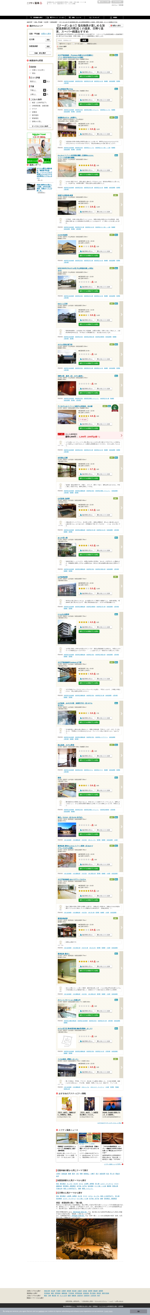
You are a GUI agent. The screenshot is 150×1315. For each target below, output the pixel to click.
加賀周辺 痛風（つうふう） (91, 110)
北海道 (85, 1291)
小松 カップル (92, 840)
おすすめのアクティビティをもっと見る (109, 1123)
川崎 (49, 1295)
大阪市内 (80, 1295)
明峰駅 (117, 1087)
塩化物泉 (90, 1186)
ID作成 (121, 5)
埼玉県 (53, 1291)
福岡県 (101, 1291)
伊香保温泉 (78, 1293)
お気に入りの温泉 (104, 2)
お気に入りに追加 (104, 72)
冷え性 (75, 1184)
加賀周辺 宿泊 (79, 81)
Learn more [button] (108, 1311)
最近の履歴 (117, 2)
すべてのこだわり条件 (40, 126)
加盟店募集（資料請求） (73, 1301)
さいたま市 (63, 1295)
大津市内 (93, 1295)
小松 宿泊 (84, 840)
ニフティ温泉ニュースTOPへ (112, 1164)
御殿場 (74, 1295)
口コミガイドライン (101, 1301)
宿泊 (57, 1184)
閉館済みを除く (92, 44)
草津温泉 (47, 1293)
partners (41, 1311)
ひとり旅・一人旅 (100, 1186)
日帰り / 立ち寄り (38, 70)
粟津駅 (118, 81)
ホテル (81, 1184)
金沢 (57, 1176)
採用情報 (120, 1306)
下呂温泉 (71, 1293)
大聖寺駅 (66, 83)
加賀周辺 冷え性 (98, 81)
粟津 (73, 1173)
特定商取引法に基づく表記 (84, 1306)
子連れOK (59, 1188)
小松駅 (116, 840)
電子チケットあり (65, 44)
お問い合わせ (119, 1301)
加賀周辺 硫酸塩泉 (80, 491)
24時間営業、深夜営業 (40, 106)
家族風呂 (35, 118)
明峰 (81, 1173)
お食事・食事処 (89, 1184)
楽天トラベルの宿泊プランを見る (89, 76)
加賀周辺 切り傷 (88, 81)
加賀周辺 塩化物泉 (69, 81)
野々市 (112, 1173)
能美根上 (86, 1173)
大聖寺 (58, 1173)
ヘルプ (111, 1301)
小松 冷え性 (92, 948)
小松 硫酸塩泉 (76, 840)
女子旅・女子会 (82, 1186)
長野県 (90, 1291)
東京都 (74, 1291)
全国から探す (46, 33)
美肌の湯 (115, 1186)
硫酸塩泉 (59, 1186)
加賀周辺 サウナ (98, 770)
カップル (69, 1184)
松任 (107, 1173)
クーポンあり (79, 44)
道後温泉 (86, 1293)
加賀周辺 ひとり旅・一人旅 (102, 147)
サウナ (116, 1184)
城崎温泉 (64, 1293)
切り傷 (97, 1184)
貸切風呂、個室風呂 (69, 1186)
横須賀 (54, 1295)
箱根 (52, 1293)
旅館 (79, 1188)
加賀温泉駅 (112, 81)
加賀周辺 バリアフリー (101, 737)
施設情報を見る (87, 72)
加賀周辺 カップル (105, 110)
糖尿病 (109, 1186)
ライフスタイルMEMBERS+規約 (108, 1306)
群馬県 (69, 1291)
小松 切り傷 (91, 912)
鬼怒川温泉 (105, 1293)
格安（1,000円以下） (70, 1188)
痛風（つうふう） (87, 1188)
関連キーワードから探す (35, 1298)
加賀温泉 (64, 1173)
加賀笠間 (102, 1173)
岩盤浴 (34, 112)
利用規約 (95, 1306)
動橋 (69, 1173)
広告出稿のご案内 (87, 1301)
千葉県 (58, 1291)
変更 (48, 40)
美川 (97, 1173)
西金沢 (118, 1173)
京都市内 (86, 1295)
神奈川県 (47, 1291)
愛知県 (95, 1291)
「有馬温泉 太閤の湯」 (77, 1215)
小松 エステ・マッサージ (97, 1087)
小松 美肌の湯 (92, 873)
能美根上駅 (67, 1089)
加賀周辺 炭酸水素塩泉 (70, 1021)
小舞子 (92, 1173)
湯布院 (99, 1293)
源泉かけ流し (37, 121)
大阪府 (79, 1291)
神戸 (98, 1295)
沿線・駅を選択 (40, 53)
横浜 (45, 1295)
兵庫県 (64, 1291)
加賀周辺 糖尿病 (99, 336)
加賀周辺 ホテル (88, 770)
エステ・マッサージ (106, 1184)
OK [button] (138, 1311)
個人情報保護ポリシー (69, 1306)
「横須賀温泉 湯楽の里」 (80, 1212)
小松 (77, 1173)
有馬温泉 (58, 1293)
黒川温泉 (93, 1293)
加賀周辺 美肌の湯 (89, 336)
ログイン (114, 5)
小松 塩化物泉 (67, 840)
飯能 (69, 1295)
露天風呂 (63, 1184)
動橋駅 (106, 81)
